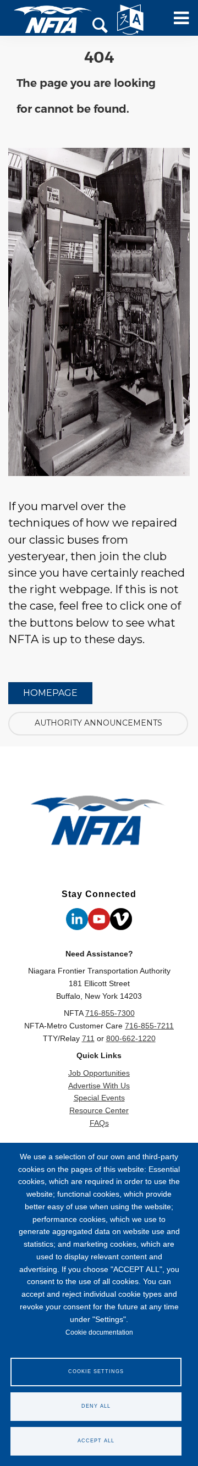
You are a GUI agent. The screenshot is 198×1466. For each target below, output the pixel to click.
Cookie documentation (99, 1332)
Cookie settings (96, 1371)
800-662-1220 (131, 1038)
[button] (100, 26)
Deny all (96, 1406)
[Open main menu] (177, 22)
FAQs (99, 1123)
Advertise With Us (99, 1085)
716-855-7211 (149, 1025)
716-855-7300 (110, 1013)
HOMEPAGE (50, 693)
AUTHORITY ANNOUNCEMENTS (98, 723)
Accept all (96, 1440)
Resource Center (99, 1110)
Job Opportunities (99, 1073)
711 (88, 1038)
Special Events (99, 1097)
